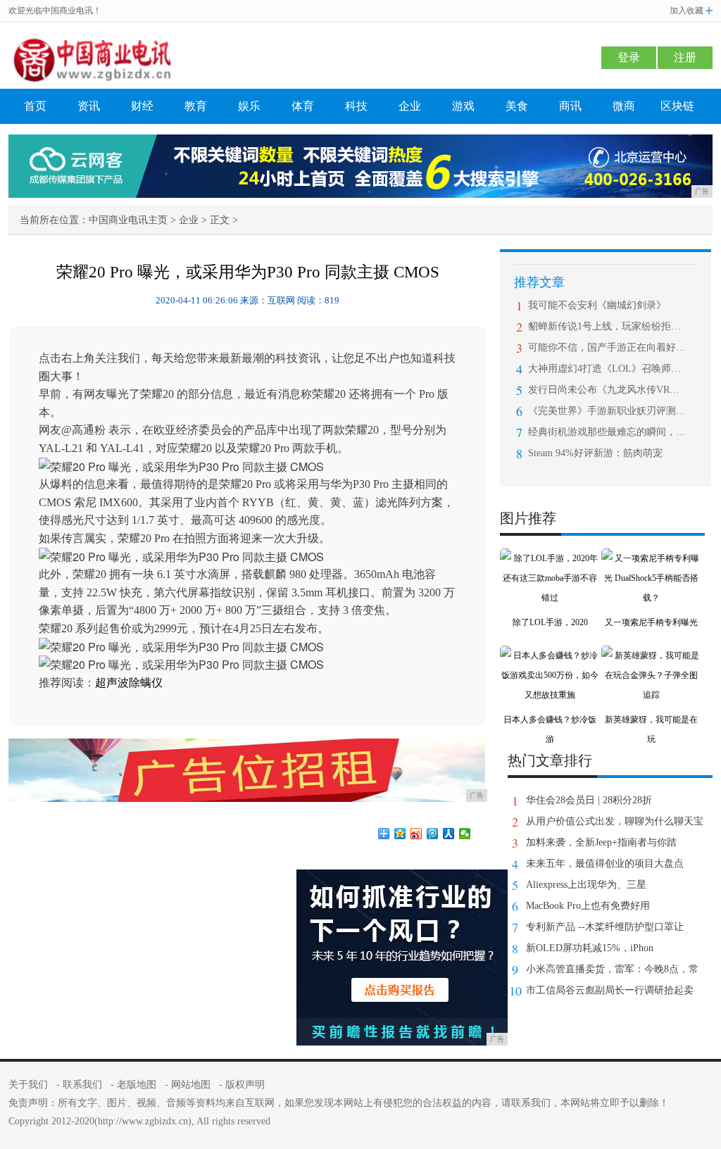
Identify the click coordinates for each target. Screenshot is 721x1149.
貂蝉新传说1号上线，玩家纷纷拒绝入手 (607, 326)
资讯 (88, 106)
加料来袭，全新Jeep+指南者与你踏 (601, 842)
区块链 (677, 106)
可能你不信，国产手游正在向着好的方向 (607, 347)
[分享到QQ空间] (400, 833)
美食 (517, 106)
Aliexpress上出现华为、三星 (586, 884)
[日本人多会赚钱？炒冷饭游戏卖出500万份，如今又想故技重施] (550, 655)
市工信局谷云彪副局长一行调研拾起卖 (610, 990)
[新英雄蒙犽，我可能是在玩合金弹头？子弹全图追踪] (651, 655)
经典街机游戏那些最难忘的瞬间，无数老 (607, 432)
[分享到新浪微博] (416, 833)
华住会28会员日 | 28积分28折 (589, 800)
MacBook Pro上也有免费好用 (588, 905)
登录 (628, 57)
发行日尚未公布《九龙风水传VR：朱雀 (607, 389)
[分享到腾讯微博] (433, 833)
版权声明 (245, 1084)
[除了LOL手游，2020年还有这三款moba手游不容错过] (550, 558)
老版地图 (136, 1084)
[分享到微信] (465, 833)
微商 (624, 106)
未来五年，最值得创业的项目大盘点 (605, 863)
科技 (356, 106)
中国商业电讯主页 (128, 220)
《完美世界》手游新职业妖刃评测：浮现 (607, 411)
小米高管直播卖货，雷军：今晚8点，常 (612, 969)
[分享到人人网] (449, 833)
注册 (685, 57)
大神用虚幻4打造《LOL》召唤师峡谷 (607, 368)
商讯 (570, 106)
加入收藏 (686, 10)
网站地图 (191, 1084)
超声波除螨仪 (129, 683)
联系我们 (82, 1084)
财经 (142, 106)
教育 (195, 106)
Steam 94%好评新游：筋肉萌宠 (595, 453)
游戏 (463, 106)
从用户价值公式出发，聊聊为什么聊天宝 (614, 821)
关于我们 (28, 1084)
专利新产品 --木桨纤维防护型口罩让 (605, 927)
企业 (410, 106)
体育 (302, 106)
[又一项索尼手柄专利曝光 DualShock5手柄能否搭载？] (651, 558)
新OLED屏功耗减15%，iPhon (589, 948)
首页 (35, 106)
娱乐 (249, 106)
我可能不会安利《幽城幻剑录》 (597, 305)
